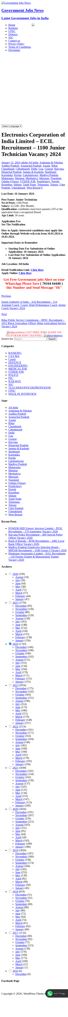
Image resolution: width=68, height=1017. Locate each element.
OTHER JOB (27, 181)
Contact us (14, 40)
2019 (15, 850)
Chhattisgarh (23, 168)
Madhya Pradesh (49, 175)
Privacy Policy (16, 43)
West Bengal (33, 187)
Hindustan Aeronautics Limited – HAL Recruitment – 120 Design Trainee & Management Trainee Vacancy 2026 (36, 556)
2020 (15, 809)
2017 (15, 932)
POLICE (13, 375)
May (17, 586)
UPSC (12, 31)
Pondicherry (43, 181)
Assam (46, 165)
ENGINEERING (18, 365)
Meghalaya (32, 178)
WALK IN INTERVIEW (22, 393)
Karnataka (7, 175)
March (18, 592)
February (20, 596)
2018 (15, 891)
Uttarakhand (18, 187)
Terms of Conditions (19, 46)
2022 (15, 726)
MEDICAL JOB (17, 368)
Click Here (37, 269)
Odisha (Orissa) (10, 181)
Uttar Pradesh (15, 508)
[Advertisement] (34, 89)
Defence (13, 34)
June (17, 583)
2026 (15, 573)
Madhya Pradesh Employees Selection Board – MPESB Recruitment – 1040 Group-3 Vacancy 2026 (37, 549)
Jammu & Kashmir (33, 171)
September (21, 615)
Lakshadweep (30, 175)
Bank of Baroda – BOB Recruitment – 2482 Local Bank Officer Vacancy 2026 (36, 542)
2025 (15, 602)
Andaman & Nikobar (51, 162)
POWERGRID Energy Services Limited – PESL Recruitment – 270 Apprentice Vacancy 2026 (35, 530)
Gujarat (49, 168)
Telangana (43, 184)
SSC (10, 37)
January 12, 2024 (10, 162)
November (21, 608)
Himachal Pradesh (11, 171)
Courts (12, 359)
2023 (15, 685)
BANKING (15, 352)
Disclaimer (14, 50)
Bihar (54, 165)
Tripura (54, 184)
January (19, 599)
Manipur (19, 178)
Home (11, 24)
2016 (15, 970)
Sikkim (17, 184)
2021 (15, 767)
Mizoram (44, 178)
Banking (13, 28)
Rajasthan (6, 184)
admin (24, 162)
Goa (41, 168)
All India (33, 162)
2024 (15, 643)
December (21, 605)
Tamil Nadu (29, 184)
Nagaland (56, 178)
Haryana (59, 168)
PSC (10, 378)
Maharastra (7, 178)
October (19, 612)
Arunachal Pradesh (30, 165)
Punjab (55, 181)
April (18, 589)
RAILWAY (14, 381)
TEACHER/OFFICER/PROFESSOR (29, 387)
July (17, 580)
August (19, 577)
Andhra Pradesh (10, 165)
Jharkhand (50, 171)
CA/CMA (14, 356)
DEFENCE (14, 362)
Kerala (17, 175)
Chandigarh (7, 168)
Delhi (34, 168)
